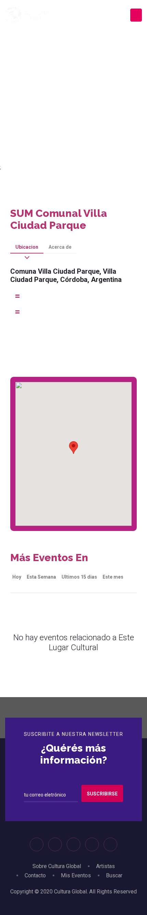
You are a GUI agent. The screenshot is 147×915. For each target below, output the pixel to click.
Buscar (114, 875)
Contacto (35, 875)
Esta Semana (41, 577)
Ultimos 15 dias (79, 577)
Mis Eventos (76, 875)
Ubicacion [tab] (26, 247)
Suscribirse (102, 793)
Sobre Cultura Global (56, 866)
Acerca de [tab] (60, 247)
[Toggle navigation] (136, 15)
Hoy (16, 577)
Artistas (105, 866)
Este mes (113, 577)
